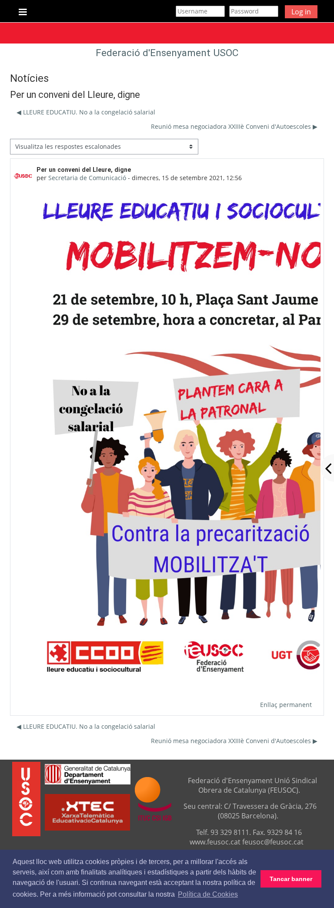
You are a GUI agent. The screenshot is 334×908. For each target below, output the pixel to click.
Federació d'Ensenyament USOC (167, 53)
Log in (301, 12)
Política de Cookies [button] (208, 894)
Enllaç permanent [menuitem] (286, 704)
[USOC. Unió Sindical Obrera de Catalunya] (26, 798)
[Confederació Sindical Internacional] (153, 798)
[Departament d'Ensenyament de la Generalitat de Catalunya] (87, 773)
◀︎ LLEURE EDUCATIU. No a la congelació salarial (86, 112)
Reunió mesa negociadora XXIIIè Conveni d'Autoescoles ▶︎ (234, 126)
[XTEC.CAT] (87, 828)
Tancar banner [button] (291, 878)
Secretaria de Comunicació (87, 178)
